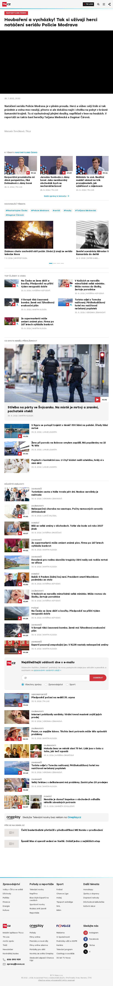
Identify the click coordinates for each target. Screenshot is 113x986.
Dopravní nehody (91, 898)
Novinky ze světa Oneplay (41, 953)
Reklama (60, 933)
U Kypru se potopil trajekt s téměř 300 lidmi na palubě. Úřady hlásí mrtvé (69, 426)
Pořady (33, 933)
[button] (50, 263)
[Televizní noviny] (13, 817)
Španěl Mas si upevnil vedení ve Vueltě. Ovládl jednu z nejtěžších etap (60, 841)
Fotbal (59, 889)
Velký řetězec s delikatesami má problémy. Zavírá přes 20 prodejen (69, 782)
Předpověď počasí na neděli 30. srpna (53, 697)
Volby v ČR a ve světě (13, 889)
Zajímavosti (37, 506)
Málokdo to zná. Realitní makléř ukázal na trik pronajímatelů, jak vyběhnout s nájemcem (90, 181)
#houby (67, 210)
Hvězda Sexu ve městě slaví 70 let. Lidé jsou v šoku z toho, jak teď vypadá (73, 750)
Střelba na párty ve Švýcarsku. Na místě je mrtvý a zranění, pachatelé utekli (53, 409)
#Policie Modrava (40, 210)
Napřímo (34, 893)
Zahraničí (36, 489)
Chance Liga (62, 893)
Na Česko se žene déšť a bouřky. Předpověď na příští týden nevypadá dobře (37, 284)
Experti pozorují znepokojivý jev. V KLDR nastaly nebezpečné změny (69, 645)
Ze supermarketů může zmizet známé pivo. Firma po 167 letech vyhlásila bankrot (37, 321)
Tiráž (5, 945)
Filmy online (35, 937)
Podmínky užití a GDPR (67, 941)
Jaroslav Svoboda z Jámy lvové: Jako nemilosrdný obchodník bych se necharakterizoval (54, 181)
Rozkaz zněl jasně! (38, 908)
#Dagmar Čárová (15, 215)
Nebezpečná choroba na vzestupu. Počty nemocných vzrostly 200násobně (67, 510)
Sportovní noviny (37, 904)
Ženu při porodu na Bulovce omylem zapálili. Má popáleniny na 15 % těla (68, 444)
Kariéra (60, 945)
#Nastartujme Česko (16, 210)
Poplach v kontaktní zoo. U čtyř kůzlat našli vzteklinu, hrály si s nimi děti (67, 461)
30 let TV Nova (63, 958)
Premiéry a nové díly (39, 941)
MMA (59, 910)
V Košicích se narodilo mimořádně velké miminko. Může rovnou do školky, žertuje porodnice (90, 285)
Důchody (7, 893)
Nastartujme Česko (16, 13)
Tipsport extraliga (65, 902)
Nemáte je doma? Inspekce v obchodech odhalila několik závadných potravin (72, 801)
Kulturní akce (89, 906)
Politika (6, 898)
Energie (6, 906)
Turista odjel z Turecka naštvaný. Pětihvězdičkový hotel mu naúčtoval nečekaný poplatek (90, 304)
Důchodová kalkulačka (93, 902)
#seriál (56, 210)
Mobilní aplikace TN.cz (13, 933)
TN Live (89, 4)
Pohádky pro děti (37, 949)
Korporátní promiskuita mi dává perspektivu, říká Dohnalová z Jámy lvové (19, 180)
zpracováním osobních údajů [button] (47, 670)
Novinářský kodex (11, 953)
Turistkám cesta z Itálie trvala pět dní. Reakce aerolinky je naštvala (64, 493)
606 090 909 (14, 959)
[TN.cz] (6, 4)
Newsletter (8, 949)
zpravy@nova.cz (16, 964)
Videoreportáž (39, 694)
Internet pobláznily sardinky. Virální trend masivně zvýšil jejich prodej (66, 716)
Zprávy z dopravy (91, 893)
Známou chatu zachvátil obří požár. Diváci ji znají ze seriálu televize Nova (38, 253)
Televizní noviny (37, 889)
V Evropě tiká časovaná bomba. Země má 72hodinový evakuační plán (37, 302)
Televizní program (65, 949)
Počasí (34, 608)
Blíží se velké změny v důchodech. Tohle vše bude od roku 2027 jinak (67, 527)
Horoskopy (88, 889)
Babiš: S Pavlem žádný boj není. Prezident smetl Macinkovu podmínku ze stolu (65, 578)
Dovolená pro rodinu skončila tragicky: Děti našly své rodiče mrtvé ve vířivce (69, 561)
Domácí (35, 523)
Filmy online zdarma (39, 945)
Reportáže (34, 913)
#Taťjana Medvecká (85, 210)
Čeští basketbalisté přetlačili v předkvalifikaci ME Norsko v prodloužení (62, 830)
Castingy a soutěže (65, 953)
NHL (58, 906)
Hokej (59, 898)
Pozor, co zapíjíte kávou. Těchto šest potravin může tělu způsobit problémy (69, 733)
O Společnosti (63, 937)
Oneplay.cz (74, 817)
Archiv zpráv (8, 941)
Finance (6, 902)
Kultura (6, 910)
